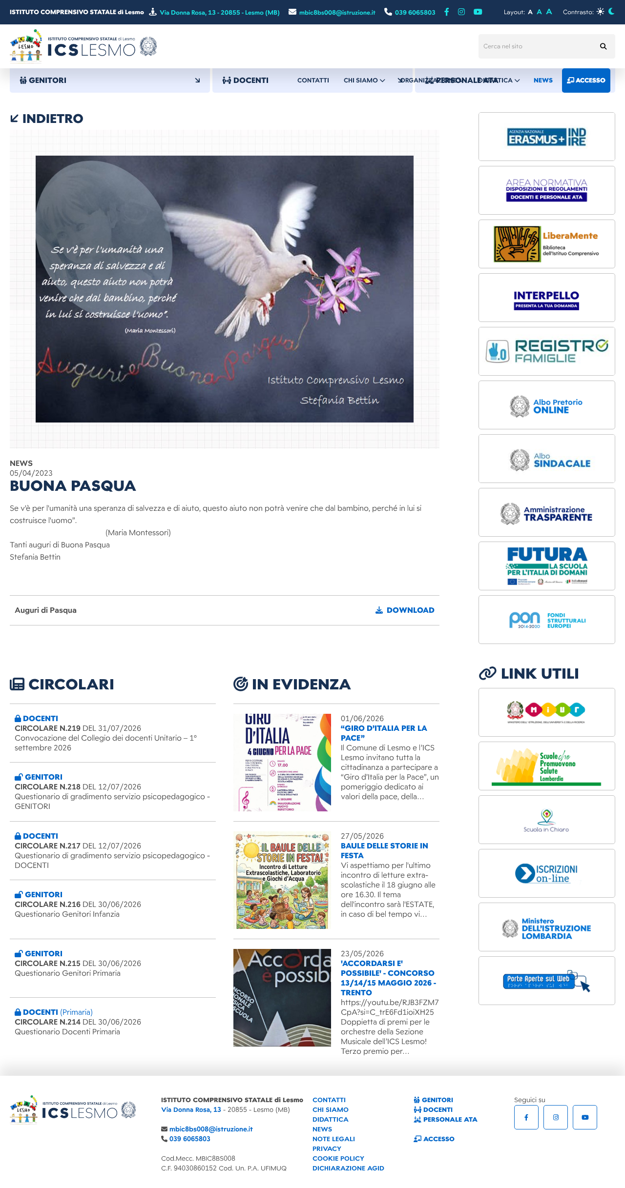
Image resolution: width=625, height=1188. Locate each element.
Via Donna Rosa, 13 (191, 1110)
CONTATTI (329, 1100)
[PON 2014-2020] (547, 619)
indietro (51, 118)
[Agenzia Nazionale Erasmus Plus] (547, 136)
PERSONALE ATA (449, 1119)
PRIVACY (326, 1149)
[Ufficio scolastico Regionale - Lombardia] (547, 927)
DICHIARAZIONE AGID (348, 1168)
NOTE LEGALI (333, 1139)
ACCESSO (438, 1139)
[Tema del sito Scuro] (611, 11)
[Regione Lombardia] (547, 766)
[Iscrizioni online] (547, 873)
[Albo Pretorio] (547, 405)
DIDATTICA (330, 1119)
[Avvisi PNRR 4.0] (547, 566)
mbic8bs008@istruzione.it (211, 1129)
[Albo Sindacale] (547, 458)
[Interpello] (547, 297)
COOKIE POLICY (338, 1158)
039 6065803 (189, 1139)
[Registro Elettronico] (547, 351)
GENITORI (436, 1100)
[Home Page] (83, 46)
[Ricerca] (603, 46)
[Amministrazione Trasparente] (547, 512)
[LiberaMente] (547, 244)
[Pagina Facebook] (446, 12)
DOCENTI (437, 1110)
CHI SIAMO (330, 1110)
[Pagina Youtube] (478, 12)
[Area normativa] (547, 190)
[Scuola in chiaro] (547, 819)
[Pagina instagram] (461, 12)
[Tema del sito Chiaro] (600, 11)
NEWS (322, 1129)
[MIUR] (547, 712)
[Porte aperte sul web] (547, 980)
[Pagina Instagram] (555, 1117)
